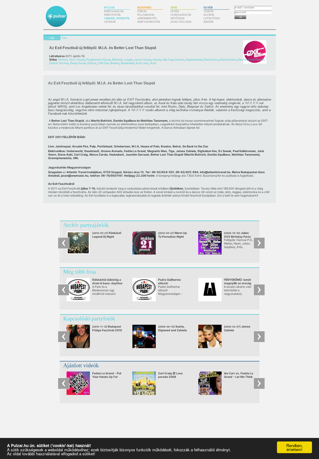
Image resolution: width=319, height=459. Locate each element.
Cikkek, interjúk (117, 18)
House (157, 59)
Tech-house (77, 59)
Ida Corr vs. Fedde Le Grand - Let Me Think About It (238, 377)
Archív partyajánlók (86, 225)
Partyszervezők (148, 21)
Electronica (211, 59)
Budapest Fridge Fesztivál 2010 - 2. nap (107, 330)
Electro (242, 59)
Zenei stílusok (180, 21)
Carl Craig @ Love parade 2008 (170, 375)
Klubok (209, 14)
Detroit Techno (59, 63)
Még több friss (79, 272)
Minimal (117, 59)
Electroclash (228, 59)
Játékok (110, 21)
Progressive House (98, 59)
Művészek (177, 18)
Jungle (128, 59)
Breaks (114, 63)
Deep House (78, 63)
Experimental (194, 59)
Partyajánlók (114, 11)
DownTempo (256, 59)
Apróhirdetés (147, 18)
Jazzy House (142, 59)
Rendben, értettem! (294, 447)
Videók (209, 11)
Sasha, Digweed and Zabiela (172, 328)
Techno (62, 59)
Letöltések (212, 18)
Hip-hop (168, 59)
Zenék (174, 11)
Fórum (141, 11)
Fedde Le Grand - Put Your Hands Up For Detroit (106, 377)
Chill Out (103, 63)
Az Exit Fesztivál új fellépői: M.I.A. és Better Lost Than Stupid (102, 48)
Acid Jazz (142, 63)
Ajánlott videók (81, 365)
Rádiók (209, 21)
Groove (179, 59)
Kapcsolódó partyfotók (89, 319)
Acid (153, 63)
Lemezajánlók (180, 14)
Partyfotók (112, 14)
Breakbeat (127, 63)
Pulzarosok (145, 14)
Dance (92, 63)
